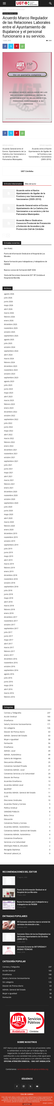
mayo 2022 (8, 431)
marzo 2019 (9, 564)
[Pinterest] (16, 46)
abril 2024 (8, 355)
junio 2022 (8, 427)
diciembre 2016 (10, 659)
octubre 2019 (9, 541)
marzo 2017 (9, 647)
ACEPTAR (27, 1104)
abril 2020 (8, 518)
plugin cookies (48, 1103)
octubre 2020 (9, 499)
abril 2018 (8, 602)
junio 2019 (8, 552)
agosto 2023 (9, 381)
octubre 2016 (9, 666)
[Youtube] (37, 1086)
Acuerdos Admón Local (17, 9)
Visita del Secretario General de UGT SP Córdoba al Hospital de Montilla (24, 276)
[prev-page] (4, 235)
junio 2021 (8, 469)
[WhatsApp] (22, 46)
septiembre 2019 (11, 545)
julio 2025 (8, 343)
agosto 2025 (9, 339)
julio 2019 (8, 548)
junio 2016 (8, 681)
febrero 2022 (9, 442)
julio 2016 (8, 678)
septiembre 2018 (11, 586)
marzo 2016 (9, 693)
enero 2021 (8, 488)
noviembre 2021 (11, 453)
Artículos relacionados (13, 184)
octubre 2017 (9, 624)
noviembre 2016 (11, 662)
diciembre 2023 (10, 366)
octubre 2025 (9, 332)
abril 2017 (8, 643)
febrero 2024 (9, 362)
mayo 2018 (8, 598)
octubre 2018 (9, 583)
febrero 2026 (9, 316)
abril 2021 (8, 476)
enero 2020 (8, 529)
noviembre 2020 (11, 495)
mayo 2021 (8, 472)
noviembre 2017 (11, 621)
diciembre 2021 (10, 450)
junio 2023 (8, 389)
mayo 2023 (8, 393)
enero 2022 (8, 446)
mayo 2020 (8, 514)
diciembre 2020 (10, 491)
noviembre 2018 (11, 579)
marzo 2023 (9, 400)
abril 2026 (8, 309)
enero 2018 (8, 613)
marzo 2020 (9, 522)
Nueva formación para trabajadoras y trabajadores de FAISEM (25, 263)
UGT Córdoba (27, 171)
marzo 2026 (9, 313)
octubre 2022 (9, 415)
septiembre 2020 (11, 503)
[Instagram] (23, 1086)
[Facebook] (5, 46)
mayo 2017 (8, 640)
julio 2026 (8, 297)
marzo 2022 (9, 438)
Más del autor (30, 184)
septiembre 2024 (11, 351)
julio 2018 (8, 590)
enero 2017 (8, 655)
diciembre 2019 (10, 533)
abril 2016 (8, 689)
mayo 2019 (8, 556)
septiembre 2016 (11, 670)
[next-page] (8, 235)
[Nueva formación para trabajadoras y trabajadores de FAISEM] (9, 905)
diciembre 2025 (10, 324)
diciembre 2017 (10, 617)
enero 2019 (8, 571)
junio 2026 (8, 301)
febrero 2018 (9, 609)
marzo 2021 (9, 480)
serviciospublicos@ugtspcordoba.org (32, 1069)
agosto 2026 (9, 294)
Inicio (4, 9)
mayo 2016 (8, 685)
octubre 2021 (9, 457)
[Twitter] (10, 46)
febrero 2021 (9, 484)
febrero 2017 (9, 651)
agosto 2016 (9, 674)
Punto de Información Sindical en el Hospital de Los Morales (24, 255)
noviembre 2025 (11, 328)
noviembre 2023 (11, 370)
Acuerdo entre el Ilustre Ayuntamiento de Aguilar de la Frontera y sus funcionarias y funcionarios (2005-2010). (40, 154)
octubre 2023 (9, 374)
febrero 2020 (9, 526)
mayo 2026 (8, 305)
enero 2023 (8, 408)
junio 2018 (8, 594)
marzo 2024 (9, 358)
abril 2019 (8, 560)
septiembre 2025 (11, 335)
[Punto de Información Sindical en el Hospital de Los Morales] (9, 892)
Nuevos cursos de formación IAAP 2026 (20, 270)
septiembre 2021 (11, 461)
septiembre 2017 (11, 628)
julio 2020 (8, 507)
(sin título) (8, 248)
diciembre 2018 (10, 575)
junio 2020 (8, 510)
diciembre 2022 (10, 412)
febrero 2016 (9, 697)
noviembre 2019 (11, 537)
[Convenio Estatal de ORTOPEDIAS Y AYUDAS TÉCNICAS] (9, 950)
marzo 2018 (9, 605)
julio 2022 (8, 423)
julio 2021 (8, 465)
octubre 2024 (9, 347)
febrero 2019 (9, 567)
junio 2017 (8, 636)
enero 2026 (8, 320)
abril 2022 (8, 434)
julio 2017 (8, 632)
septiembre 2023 (11, 377)
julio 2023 (8, 385)
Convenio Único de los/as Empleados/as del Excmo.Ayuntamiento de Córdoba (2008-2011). (33, 936)
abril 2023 (8, 396)
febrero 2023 (9, 404)
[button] (4, 3)
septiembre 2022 (11, 419)
